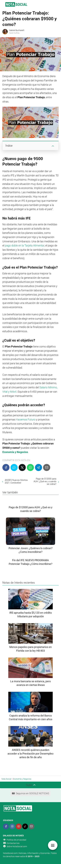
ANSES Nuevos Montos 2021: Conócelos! (16, 481)
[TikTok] (25, 826)
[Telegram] (38, 467)
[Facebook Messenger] (14, 467)
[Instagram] (12, 826)
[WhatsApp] (30, 467)
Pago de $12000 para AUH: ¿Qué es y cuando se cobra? (45, 481)
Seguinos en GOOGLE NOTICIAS (32, 793)
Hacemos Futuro (25, 419)
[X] (22, 467)
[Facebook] (5, 467)
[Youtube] (18, 826)
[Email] (46, 467)
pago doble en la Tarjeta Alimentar (24, 245)
